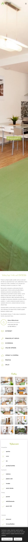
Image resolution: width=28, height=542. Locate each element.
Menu (25, 3)
